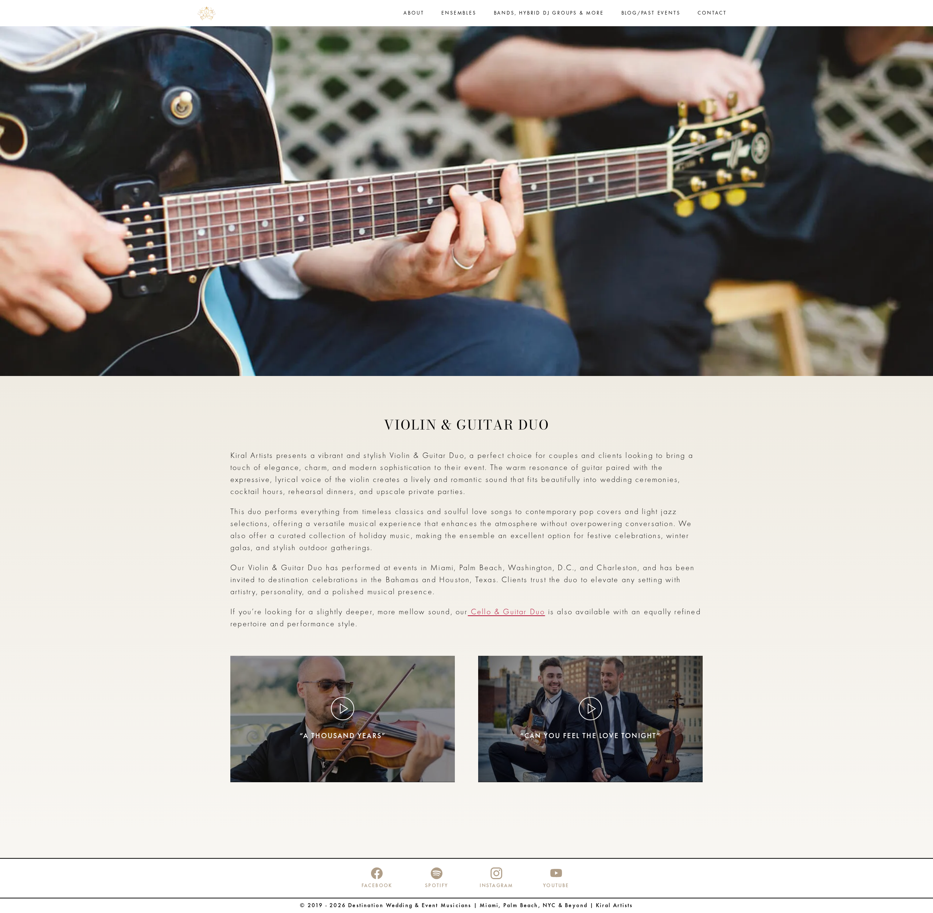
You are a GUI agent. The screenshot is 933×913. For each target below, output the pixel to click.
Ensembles (458, 13)
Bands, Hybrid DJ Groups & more (549, 13)
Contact (712, 13)
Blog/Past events (650, 13)
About (413, 13)
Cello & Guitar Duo (506, 612)
